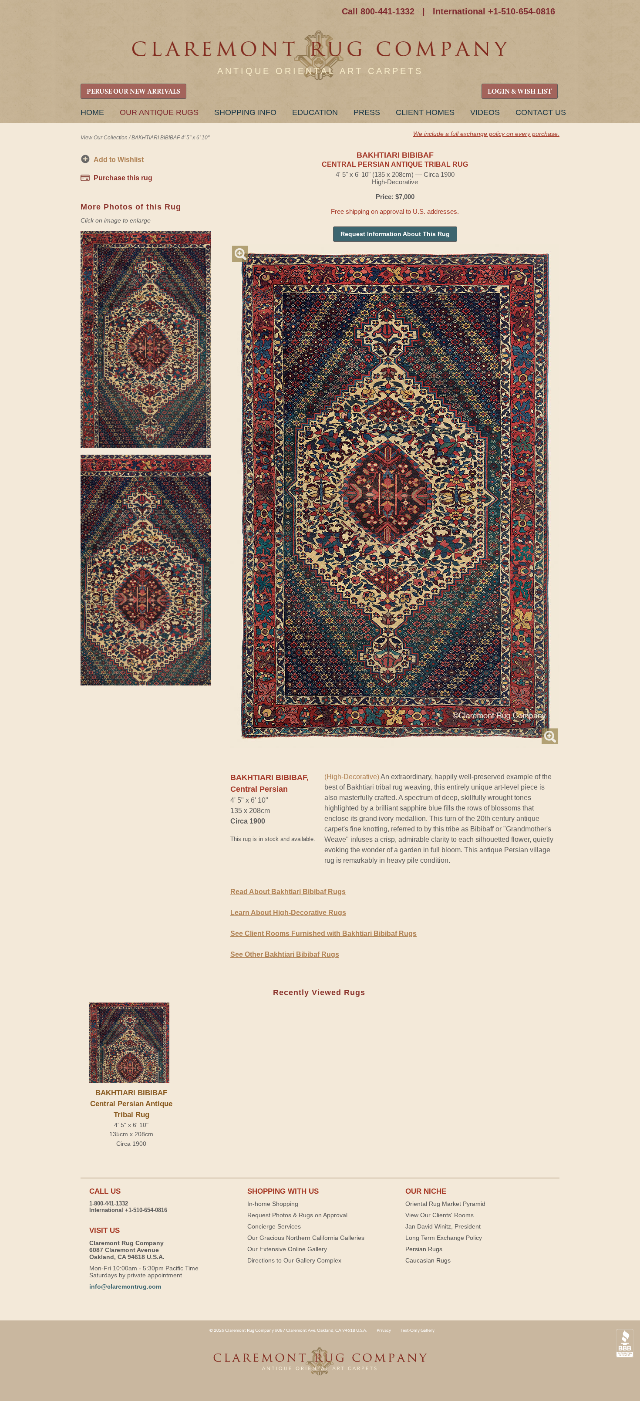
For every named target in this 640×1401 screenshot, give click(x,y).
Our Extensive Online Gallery (287, 1249)
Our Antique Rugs (159, 112)
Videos (485, 112)
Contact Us (540, 112)
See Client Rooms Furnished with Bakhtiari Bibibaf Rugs (323, 933)
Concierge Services (274, 1226)
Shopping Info (245, 112)
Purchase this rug (123, 178)
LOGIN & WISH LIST (520, 91)
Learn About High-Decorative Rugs (288, 912)
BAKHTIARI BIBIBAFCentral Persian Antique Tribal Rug (131, 1104)
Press (367, 112)
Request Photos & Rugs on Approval (297, 1215)
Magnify (240, 254)
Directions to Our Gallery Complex (294, 1260)
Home (92, 112)
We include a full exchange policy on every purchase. (486, 133)
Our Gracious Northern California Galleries (305, 1237)
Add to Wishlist (119, 159)
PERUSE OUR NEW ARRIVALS (133, 91)
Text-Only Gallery (418, 1330)
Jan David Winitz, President (443, 1226)
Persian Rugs (423, 1249)
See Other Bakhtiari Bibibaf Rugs (284, 954)
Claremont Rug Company (320, 55)
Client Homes (425, 112)
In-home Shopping (272, 1203)
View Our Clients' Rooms (439, 1215)
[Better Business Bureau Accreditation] (624, 1343)
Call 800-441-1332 (378, 11)
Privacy (384, 1330)
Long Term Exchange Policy (443, 1237)
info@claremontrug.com (125, 1286)
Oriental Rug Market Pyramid (445, 1203)
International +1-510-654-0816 (494, 11)
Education (315, 112)
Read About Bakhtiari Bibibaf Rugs (288, 891)
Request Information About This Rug (395, 233)
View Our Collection (104, 138)
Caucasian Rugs (428, 1260)
